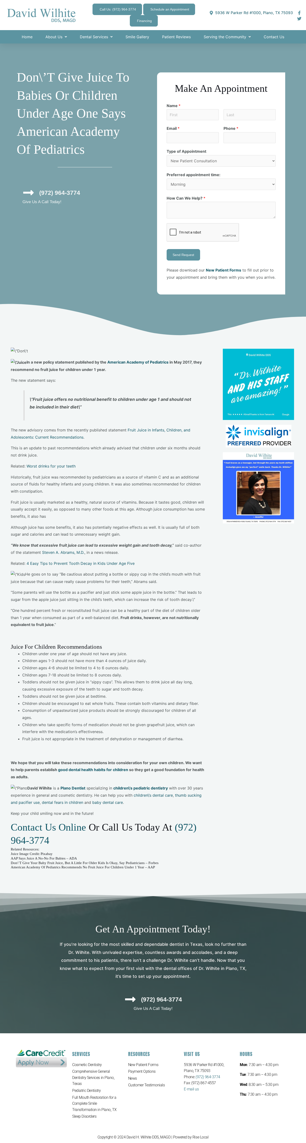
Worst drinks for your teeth (51, 466)
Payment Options (142, 1071)
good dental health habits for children (93, 769)
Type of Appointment (186, 151)
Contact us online (48, 827)
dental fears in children (62, 802)
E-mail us (191, 1089)
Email (173, 128)
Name (173, 105)
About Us (53, 36)
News (132, 1078)
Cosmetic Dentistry (87, 1064)
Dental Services (94, 36)
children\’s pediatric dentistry (140, 788)
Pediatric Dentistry (86, 1090)
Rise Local (200, 1137)
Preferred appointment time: (193, 174)
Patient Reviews (176, 36)
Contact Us (274, 36)
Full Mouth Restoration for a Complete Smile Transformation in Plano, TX (94, 1103)
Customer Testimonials (146, 1085)
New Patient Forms (143, 1064)
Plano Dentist (72, 788)
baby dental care (107, 802)
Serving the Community (225, 36)
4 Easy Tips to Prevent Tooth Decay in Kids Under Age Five (81, 563)
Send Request (183, 255)
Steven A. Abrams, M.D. (63, 552)
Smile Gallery (137, 36)
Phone (231, 128)
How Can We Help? (186, 198)
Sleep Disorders (84, 1116)
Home (27, 36)
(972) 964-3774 (208, 1077)
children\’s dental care (153, 795)
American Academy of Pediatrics (138, 362)
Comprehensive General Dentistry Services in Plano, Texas (93, 1077)
